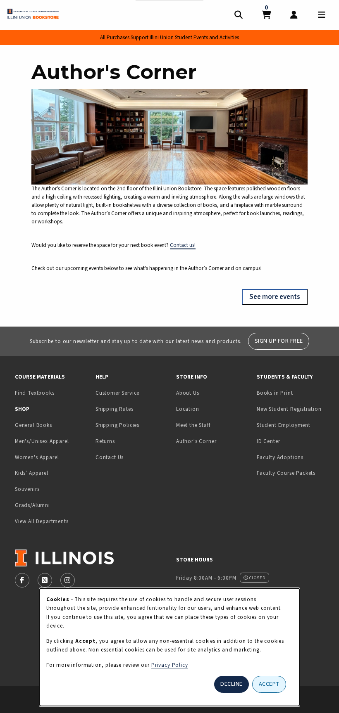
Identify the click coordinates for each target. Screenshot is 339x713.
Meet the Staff (193, 425)
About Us (187, 393)
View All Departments (42, 521)
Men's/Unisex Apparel (42, 441)
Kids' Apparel (31, 473)
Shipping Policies (117, 425)
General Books (33, 425)
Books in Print (294, 392)
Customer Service (117, 393)
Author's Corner (196, 441)
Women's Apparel (37, 457)
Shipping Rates (114, 409)
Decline (231, 684)
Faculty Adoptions (280, 457)
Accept (269, 684)
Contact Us (109, 457)
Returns (105, 441)
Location (187, 409)
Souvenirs (27, 489)
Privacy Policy (169, 665)
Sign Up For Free (279, 340)
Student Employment (294, 425)
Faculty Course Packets (286, 473)
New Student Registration (289, 409)
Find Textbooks (35, 393)
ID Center (294, 441)
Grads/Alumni (32, 505)
